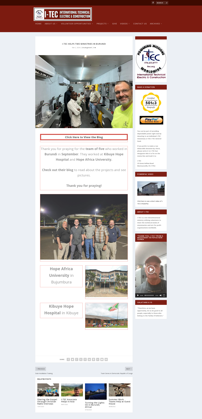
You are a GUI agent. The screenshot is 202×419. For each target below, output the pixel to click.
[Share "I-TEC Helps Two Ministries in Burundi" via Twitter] (72, 359)
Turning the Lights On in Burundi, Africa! (94, 404)
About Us (50, 24)
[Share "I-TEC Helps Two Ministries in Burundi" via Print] (106, 359)
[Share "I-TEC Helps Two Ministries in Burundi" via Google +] (77, 359)
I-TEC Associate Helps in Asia (69, 400)
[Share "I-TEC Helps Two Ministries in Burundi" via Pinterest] (85, 359)
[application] (151, 270)
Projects (102, 24)
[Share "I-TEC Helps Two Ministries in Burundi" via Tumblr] (81, 359)
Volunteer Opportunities (76, 24)
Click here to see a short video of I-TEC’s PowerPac (150, 202)
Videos (124, 24)
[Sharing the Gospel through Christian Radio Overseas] (48, 389)
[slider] (149, 295)
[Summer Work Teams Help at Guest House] (119, 389)
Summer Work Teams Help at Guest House (119, 401)
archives (155, 24)
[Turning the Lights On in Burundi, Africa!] (96, 391)
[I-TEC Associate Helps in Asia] (72, 389)
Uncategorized (87, 48)
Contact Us (140, 24)
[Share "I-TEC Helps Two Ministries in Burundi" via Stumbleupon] (98, 359)
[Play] (138, 295)
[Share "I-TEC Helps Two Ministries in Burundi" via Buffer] (93, 359)
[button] (151, 269)
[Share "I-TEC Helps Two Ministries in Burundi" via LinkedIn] (89, 359)
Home (38, 24)
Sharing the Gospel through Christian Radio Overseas (47, 401)
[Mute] (161, 295)
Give (114, 24)
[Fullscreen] (164, 295)
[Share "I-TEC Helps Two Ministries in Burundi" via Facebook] (68, 359)
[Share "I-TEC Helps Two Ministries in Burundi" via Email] (102, 359)
